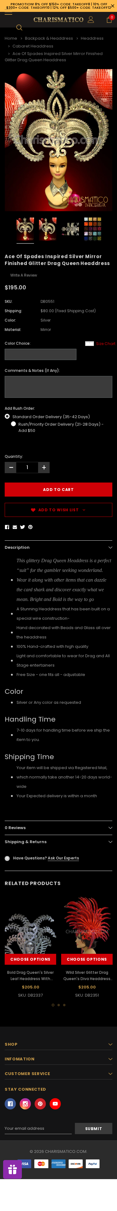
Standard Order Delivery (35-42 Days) (51, 417)
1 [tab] (53, 1005)
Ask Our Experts (63, 858)
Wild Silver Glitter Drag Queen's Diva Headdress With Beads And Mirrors (86, 979)
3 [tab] (64, 1005)
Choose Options (30, 959)
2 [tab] (58, 1005)
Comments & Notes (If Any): (32, 370)
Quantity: (14, 456)
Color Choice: (18, 343)
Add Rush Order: (20, 408)
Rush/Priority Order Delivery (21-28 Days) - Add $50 (61, 427)
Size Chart (105, 343)
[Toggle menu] (8, 12)
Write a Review (23, 275)
